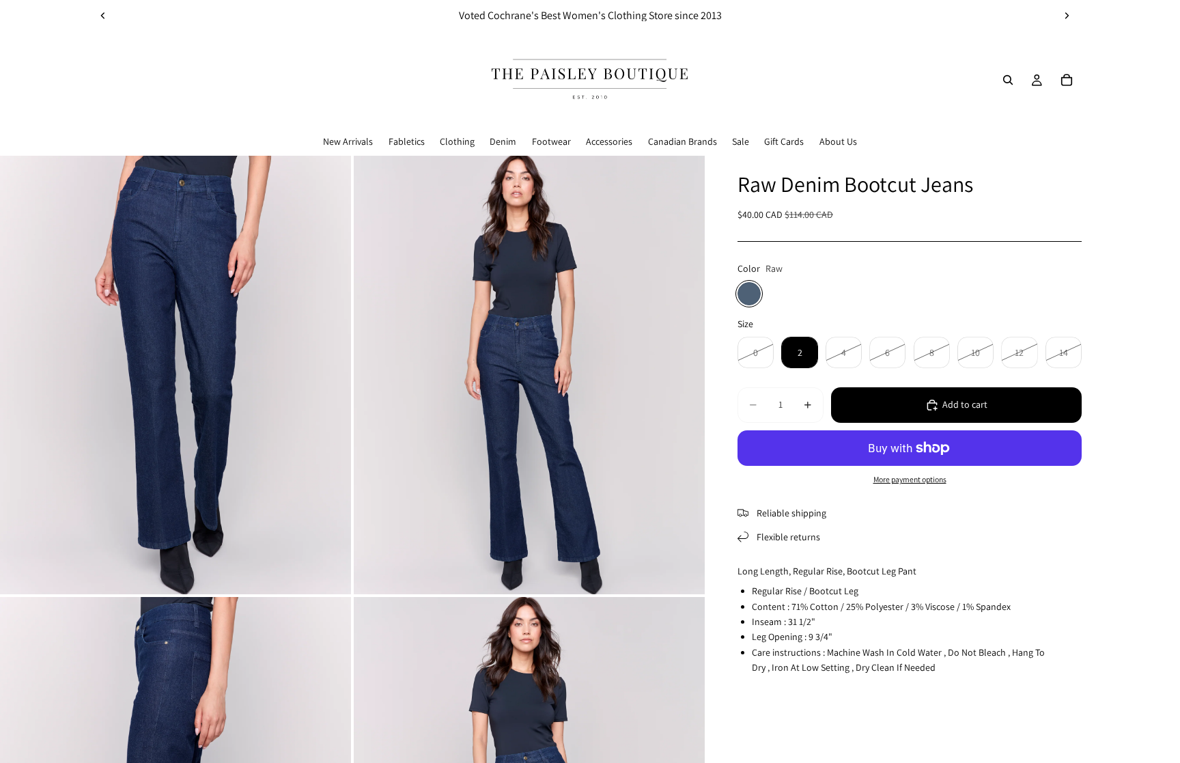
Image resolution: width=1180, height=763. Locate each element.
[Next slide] (1067, 16)
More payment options (909, 479)
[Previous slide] (103, 16)
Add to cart (964, 404)
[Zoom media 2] (529, 375)
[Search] (1008, 80)
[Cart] (1067, 80)
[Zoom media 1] (175, 375)
